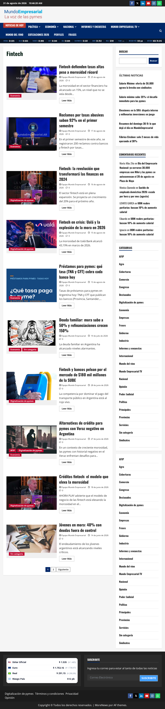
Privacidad (72, 693)
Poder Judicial (126, 394)
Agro (121, 264)
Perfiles (59, 35)
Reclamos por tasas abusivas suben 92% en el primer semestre (31, 134)
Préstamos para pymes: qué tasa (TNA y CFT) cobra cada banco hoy (31, 285)
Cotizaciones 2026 (38, 35)
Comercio (124, 279)
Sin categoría (30, 349)
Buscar (123, 51)
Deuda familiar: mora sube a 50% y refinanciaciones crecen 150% (31, 337)
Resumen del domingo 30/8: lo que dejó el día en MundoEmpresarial (137, 126)
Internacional (126, 356)
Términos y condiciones (49, 693)
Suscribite (148, 678)
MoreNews (101, 705)
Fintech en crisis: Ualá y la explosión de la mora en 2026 (31, 236)
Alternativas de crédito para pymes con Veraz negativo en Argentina (31, 442)
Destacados (125, 295)
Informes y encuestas (93, 27)
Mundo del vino (14, 35)
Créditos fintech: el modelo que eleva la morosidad (31, 493)
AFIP (12, 450)
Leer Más (68, 101)
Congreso (124, 287)
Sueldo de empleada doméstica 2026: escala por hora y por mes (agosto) (137, 192)
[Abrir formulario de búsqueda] (160, 31)
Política (33, 27)
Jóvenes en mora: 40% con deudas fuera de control (31, 541)
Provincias (124, 417)
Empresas (124, 318)
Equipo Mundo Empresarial (74, 77)
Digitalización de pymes (22, 200)
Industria (124, 341)
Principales (125, 410)
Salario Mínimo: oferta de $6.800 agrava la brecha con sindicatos (136, 85)
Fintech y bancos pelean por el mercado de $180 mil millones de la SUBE (31, 388)
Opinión (123, 387)
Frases (72, 35)
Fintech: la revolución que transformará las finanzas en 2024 (31, 187)
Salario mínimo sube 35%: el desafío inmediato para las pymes (138, 99)
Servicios (124, 425)
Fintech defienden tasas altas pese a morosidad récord (31, 83)
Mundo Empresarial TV (124, 27)
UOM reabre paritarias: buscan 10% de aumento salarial (138, 207)
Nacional (68, 27)
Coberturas (125, 272)
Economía (50, 27)
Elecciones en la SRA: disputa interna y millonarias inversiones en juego (138, 112)
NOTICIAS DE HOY (14, 25)
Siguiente (63, 569)
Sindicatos (124, 440)
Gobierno (124, 333)
